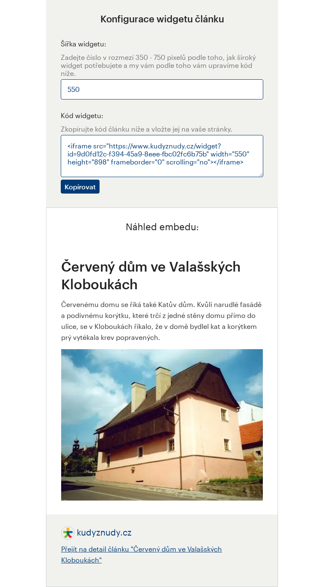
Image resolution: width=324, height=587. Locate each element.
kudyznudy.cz (104, 532)
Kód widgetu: (82, 115)
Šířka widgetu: (83, 44)
